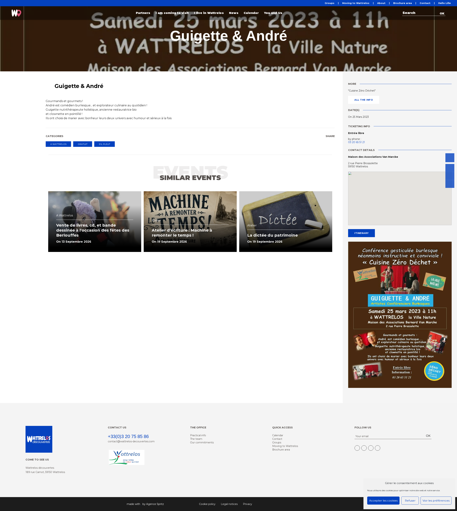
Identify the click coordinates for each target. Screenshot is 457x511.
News (233, 13)
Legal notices (229, 504)
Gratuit (82, 144)
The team (196, 439)
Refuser (410, 500)
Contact (425, 3)
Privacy (247, 504)
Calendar (251, 13)
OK (442, 13)
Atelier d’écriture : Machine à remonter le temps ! (182, 233)
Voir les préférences (436, 500)
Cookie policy (207, 504)
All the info (363, 99)
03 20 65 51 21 (356, 142)
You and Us (273, 13)
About (381, 3)
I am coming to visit (172, 13)
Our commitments (202, 442)
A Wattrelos (58, 144)
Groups (329, 3)
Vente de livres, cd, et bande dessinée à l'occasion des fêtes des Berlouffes (92, 230)
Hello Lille (444, 3)
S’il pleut (104, 144)
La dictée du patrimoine (272, 235)
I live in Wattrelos (209, 13)
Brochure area (402, 3)
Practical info (198, 435)
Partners (143, 13)
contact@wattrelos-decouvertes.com (131, 441)
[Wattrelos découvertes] (16, 13)
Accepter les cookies (383, 500)
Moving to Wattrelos (355, 3)
